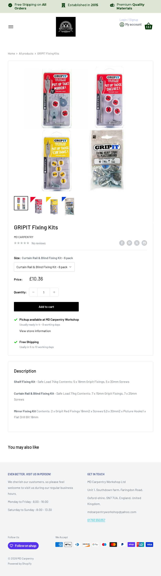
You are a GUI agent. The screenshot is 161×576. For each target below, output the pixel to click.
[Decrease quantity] (33, 292)
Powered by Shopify (19, 563)
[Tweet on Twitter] (137, 243)
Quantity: (20, 292)
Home (11, 53)
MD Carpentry (23, 237)
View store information (35, 331)
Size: (43, 258)
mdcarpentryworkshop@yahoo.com (111, 512)
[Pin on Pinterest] (129, 243)
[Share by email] (144, 243)
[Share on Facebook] (122, 243)
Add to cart (46, 306)
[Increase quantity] (54, 292)
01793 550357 (96, 520)
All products (26, 53)
